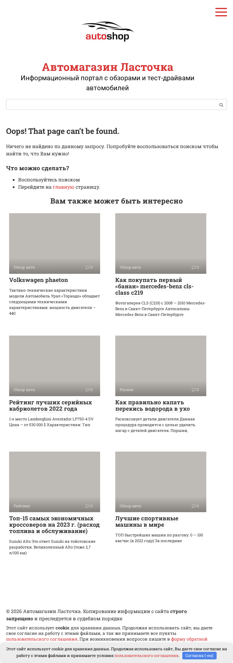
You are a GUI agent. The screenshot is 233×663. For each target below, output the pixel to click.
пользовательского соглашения (41, 639)
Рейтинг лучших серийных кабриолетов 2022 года (50, 405)
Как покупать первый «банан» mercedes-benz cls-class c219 (154, 286)
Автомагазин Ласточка (107, 66)
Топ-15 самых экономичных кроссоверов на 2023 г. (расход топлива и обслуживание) (54, 524)
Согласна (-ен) (199, 655)
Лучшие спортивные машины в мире (146, 521)
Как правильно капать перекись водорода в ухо (152, 405)
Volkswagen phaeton (38, 279)
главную (63, 187)
